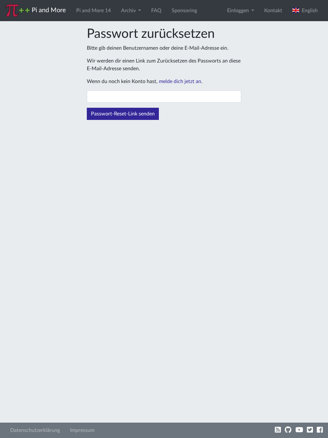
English (308, 10)
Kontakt (273, 10)
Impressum (82, 430)
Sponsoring (184, 10)
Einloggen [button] (238, 10)
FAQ (156, 10)
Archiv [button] (129, 10)
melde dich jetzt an (180, 81)
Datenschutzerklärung (35, 430)
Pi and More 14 (93, 10)
